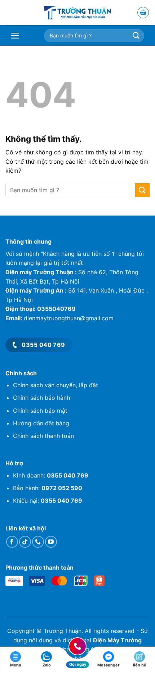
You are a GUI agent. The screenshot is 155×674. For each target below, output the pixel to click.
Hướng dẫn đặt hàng (41, 423)
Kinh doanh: (50, 475)
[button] (20, 36)
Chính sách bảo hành (41, 397)
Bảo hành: (47, 488)
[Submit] (142, 190)
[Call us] (38, 542)
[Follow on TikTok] (25, 542)
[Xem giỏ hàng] (143, 13)
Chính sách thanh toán (43, 435)
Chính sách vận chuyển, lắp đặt (55, 385)
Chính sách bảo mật (40, 410)
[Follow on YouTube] (51, 542)
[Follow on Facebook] (12, 542)
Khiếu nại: (47, 500)
